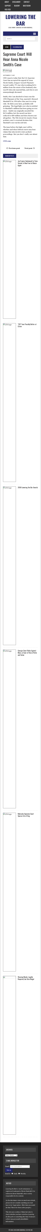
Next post (28, 148)
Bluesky (17, 5)
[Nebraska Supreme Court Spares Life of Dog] (9, 970)
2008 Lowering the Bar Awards (28, 487)
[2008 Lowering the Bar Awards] (9, 643)
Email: (7, 1166)
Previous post (14, 148)
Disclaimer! (16, 2)
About (7, 2)
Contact (27, 2)
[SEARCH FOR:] (20, 38)
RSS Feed (8, 9)
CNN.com (7, 141)
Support (8, 5)
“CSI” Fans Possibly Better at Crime (27, 325)
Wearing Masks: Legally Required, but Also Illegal (26, 978)
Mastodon (26, 5)
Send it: (8, 1174)
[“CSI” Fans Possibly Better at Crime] (9, 480)
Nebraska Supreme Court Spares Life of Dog (26, 815)
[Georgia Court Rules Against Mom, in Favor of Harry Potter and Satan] (9, 807)
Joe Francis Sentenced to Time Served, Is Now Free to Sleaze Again (28, 163)
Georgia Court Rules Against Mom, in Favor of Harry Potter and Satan (27, 652)
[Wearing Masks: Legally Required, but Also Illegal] (9, 1133)
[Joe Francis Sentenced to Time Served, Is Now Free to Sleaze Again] (9, 317)
